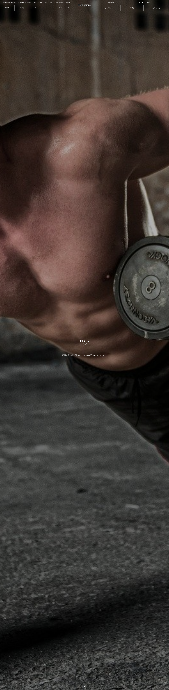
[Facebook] (145, 2)
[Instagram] (139, 2)
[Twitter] (142, 2)
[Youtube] (148, 2)
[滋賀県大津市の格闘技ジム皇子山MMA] (84, 5)
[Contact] (151, 2)
